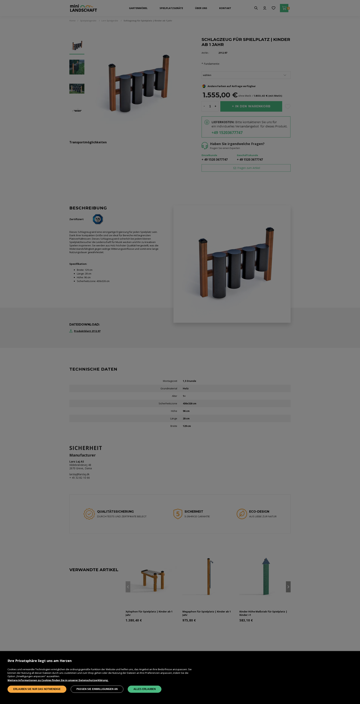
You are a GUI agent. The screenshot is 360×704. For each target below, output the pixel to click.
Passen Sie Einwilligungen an (97, 689)
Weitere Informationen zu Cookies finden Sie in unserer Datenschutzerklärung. (58, 680)
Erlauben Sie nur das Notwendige (37, 689)
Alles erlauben (145, 689)
